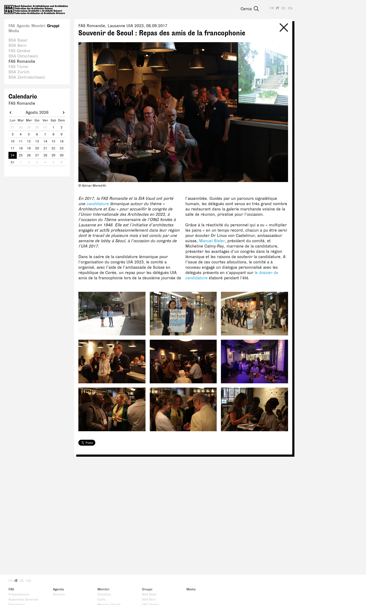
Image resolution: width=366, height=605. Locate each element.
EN (290, 8)
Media (13, 31)
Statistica (104, 594)
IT (277, 8)
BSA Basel (17, 40)
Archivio (59, 594)
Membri (38, 26)
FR (272, 8)
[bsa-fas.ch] (36, 9)
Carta (101, 599)
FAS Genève (19, 51)
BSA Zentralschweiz (26, 77)
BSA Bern (17, 45)
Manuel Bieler (212, 241)
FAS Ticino (18, 66)
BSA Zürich (18, 72)
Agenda (23, 26)
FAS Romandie (21, 61)
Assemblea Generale (23, 599)
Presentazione (18, 594)
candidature (97, 204)
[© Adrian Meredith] (112, 313)
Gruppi (53, 26)
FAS (11, 26)
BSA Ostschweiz (23, 56)
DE (283, 8)
